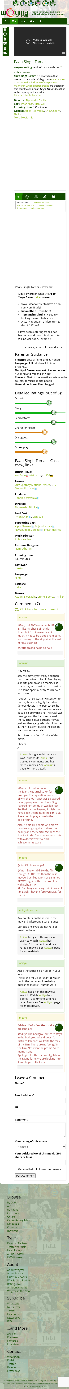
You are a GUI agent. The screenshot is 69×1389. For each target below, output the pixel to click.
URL (17, 1107)
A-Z (9, 1206)
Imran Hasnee (52, 529)
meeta (19, 568)
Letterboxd (14, 1317)
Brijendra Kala (43, 526)
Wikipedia (35, 475)
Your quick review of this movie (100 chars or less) (38, 1155)
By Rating (12, 1209)
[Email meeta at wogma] (53, 3)
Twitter (11, 1310)
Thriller (18, 114)
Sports (56, 110)
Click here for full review (27, 95)
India (18, 587)
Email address (24, 1095)
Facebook (13, 1314)
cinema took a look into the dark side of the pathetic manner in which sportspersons (39, 82)
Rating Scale (14, 1284)
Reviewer (12, 1230)
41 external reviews (40, 202)
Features (12, 1341)
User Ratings (15, 1250)
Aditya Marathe (28, 910)
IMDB (47, 475)
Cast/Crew (13, 1213)
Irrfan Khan (27, 103)
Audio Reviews (16, 1254)
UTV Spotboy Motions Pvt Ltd (32, 485)
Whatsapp (13, 1303)
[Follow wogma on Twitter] (30, 3)
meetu (23, 617)
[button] (5, 21)
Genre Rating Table (18, 1220)
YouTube (20, 475)
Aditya (23, 937)
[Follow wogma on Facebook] (23, 3)
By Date (12, 1202)
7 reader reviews (45, 205)
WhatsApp (13, 1357)
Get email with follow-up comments (39, 1169)
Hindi (18, 577)
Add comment (37, 208)
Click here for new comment (39, 609)
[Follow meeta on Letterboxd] (45, 3)
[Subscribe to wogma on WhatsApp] (16, 3)
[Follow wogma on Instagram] (38, 3)
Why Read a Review (18, 1280)
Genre (11, 1216)
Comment (21, 1119)
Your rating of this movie (31, 1141)
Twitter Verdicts (16, 1247)
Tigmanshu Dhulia (36, 100)
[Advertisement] (34, 155)
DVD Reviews (15, 1257)
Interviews (13, 1344)
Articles (11, 1334)
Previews (12, 1337)
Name (19, 1083)
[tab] (19, 196)
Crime (48, 110)
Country (12, 1227)
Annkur (23, 663)
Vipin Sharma (23, 526)
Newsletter (13, 1307)
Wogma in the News (19, 1291)
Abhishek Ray (23, 539)
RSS (9, 1321)
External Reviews (17, 1243)
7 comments (22, 208)
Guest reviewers (17, 1277)
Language (13, 1223)
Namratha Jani (23, 548)
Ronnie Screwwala (26, 498)
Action (27, 110)
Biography (38, 110)
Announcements (17, 1287)
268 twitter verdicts (25, 205)
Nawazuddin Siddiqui (27, 529)
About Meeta (15, 1273)
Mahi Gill (40, 103)
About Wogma (16, 1270)
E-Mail (10, 1360)
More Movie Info (24, 117)
